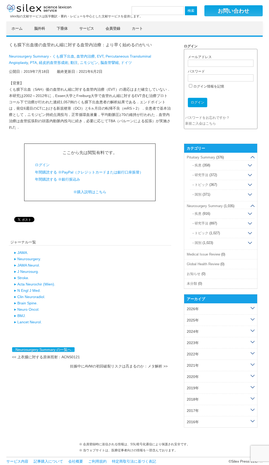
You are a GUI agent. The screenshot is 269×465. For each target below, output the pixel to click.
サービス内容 (17, 461)
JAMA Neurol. (28, 265)
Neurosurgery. (29, 259)
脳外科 (39, 28)
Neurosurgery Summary (29, 56)
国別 (198, 194)
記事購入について (48, 461)
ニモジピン (89, 62)
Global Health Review (203, 264)
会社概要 (75, 461)
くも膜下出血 (63, 56)
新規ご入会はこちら (200, 123)
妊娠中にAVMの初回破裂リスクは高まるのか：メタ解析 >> (119, 366)
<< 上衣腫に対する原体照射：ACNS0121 (46, 357)
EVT (100, 56)
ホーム (17, 28)
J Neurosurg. (28, 271)
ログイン (42, 165)
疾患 (198, 165)
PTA (33, 62)
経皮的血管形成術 (53, 62)
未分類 (192, 283)
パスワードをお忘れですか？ (207, 118)
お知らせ (193, 274)
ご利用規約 (97, 461)
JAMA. (22, 253)
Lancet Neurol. (29, 322)
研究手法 (201, 175)
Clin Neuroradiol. (31, 297)
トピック (201, 185)
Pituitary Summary (201, 157)
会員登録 (113, 28)
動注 (74, 62)
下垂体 (62, 28)
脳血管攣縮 (109, 62)
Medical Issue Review (203, 254)
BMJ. (21, 316)
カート (137, 28)
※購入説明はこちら (89, 192)
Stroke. (23, 278)
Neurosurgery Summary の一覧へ (43, 350)
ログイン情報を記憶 (208, 86)
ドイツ (126, 62)
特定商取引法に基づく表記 (134, 461)
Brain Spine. (27, 303)
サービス (86, 28)
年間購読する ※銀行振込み (57, 179)
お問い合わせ (233, 11)
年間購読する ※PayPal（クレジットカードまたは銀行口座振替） (89, 172)
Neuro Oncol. (28, 309)
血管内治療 (85, 56)
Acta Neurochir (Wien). (36, 284)
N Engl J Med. (29, 290)
